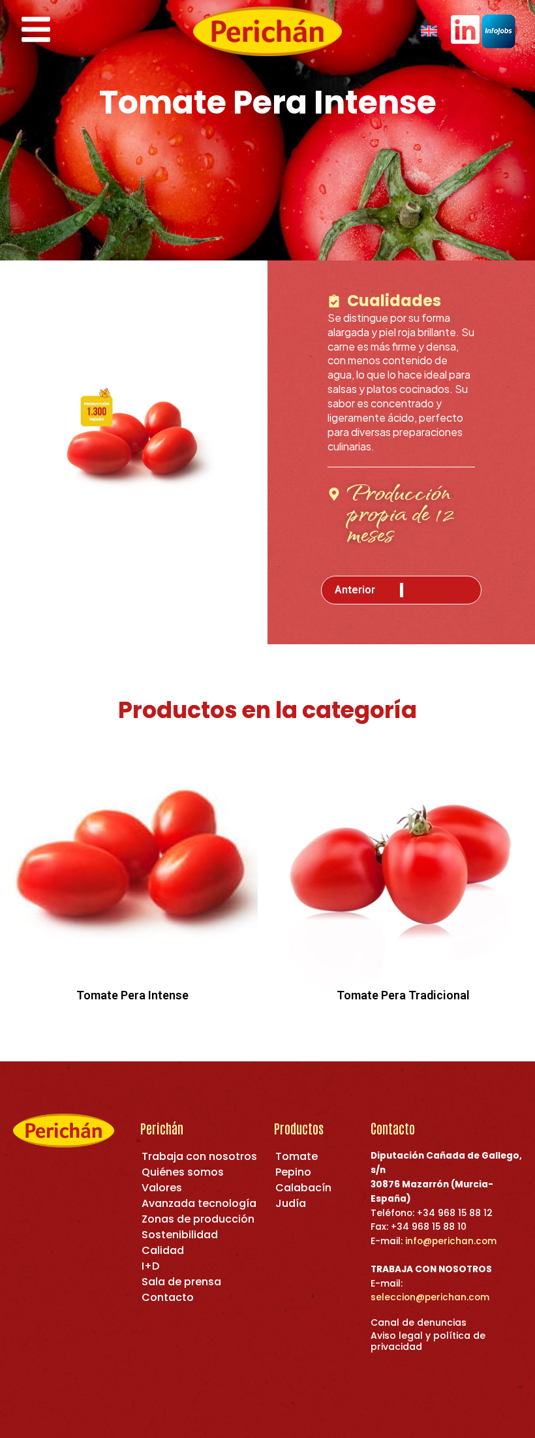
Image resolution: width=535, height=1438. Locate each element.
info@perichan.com (451, 1241)
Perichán (161, 1127)
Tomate (296, 1156)
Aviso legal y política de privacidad (428, 1341)
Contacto (168, 1297)
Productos (299, 1127)
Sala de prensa (181, 1281)
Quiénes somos (183, 1172)
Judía (290, 1203)
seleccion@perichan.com (430, 1297)
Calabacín (303, 1187)
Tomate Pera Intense (132, 995)
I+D (150, 1266)
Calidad (163, 1250)
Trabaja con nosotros (199, 1156)
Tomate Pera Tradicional (403, 995)
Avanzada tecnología (199, 1203)
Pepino (293, 1172)
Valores (162, 1187)
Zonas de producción (198, 1219)
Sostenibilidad (180, 1234)
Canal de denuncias (418, 1322)
